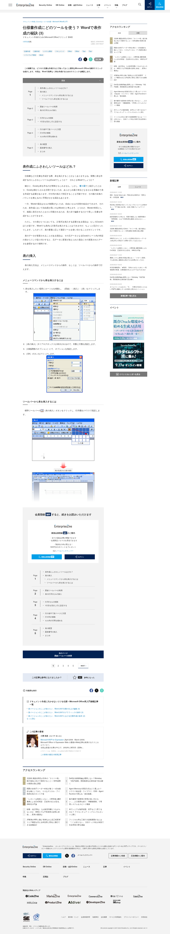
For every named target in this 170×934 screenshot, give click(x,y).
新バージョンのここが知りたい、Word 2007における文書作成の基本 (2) (56, 716)
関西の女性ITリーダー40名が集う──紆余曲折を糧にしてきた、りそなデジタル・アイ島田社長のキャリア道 (44, 791)
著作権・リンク (73, 917)
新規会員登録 (47, 557)
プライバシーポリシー (131, 917)
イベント (107, 5)
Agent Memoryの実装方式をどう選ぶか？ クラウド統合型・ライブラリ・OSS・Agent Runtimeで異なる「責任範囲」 (86, 791)
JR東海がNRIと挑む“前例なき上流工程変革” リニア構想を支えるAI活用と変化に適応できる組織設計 (45, 822)
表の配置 (43, 144)
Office (70, 51)
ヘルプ (63, 917)
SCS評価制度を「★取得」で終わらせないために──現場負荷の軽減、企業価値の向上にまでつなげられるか (128, 268)
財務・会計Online (75, 5)
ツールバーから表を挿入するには (55, 99)
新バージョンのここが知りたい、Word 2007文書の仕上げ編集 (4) (54, 708)
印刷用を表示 (31, 690)
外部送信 (144, 917)
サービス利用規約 (115, 917)
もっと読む (31, 718)
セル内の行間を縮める (48, 136)
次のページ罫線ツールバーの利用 (63, 654)
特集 (116, 5)
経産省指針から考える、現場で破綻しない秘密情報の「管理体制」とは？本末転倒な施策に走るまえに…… (128, 218)
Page (30, 108)
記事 (98, 5)
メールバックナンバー (64, 550)
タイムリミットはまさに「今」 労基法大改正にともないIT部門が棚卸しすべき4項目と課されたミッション (128, 288)
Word (41, 55)
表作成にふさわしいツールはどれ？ (54, 88)
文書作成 (27, 51)
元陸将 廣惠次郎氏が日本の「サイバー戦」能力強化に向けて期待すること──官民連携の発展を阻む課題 (44, 781)
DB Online (60, 5)
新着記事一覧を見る (128, 295)
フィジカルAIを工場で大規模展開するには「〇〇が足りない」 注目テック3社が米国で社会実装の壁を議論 (86, 822)
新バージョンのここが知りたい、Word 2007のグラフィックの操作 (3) (55, 712)
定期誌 (45, 876)
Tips (84, 51)
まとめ (42, 151)
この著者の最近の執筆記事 (51, 754)
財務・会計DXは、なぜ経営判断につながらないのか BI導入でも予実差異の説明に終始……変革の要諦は (43, 812)
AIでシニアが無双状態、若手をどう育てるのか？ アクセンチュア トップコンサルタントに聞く (86, 812)
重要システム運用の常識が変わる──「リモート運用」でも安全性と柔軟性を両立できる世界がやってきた (128, 259)
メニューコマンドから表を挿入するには (57, 95)
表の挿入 (43, 91)
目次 (63, 80)
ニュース (89, 5)
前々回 (82, 185)
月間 (137, 33)
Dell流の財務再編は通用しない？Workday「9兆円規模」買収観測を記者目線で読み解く (86, 781)
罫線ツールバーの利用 (48, 106)
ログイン (81, 557)
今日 (119, 33)
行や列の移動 (45, 133)
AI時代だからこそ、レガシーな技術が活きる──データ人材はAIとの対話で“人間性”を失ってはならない (128, 239)
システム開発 (47, 51)
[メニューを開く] (10, 5)
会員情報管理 (85, 917)
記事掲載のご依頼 (118, 855)
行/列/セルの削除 (46, 118)
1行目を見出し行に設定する (51, 121)
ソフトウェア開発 (30, 55)
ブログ (124, 5)
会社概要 (104, 917)
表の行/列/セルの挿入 (48, 110)
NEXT (83, 666)
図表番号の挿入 (46, 147)
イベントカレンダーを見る (129, 374)
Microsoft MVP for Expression (52, 739)
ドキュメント (59, 51)
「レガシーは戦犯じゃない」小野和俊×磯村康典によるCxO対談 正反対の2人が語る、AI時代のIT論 (44, 801)
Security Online (45, 5)
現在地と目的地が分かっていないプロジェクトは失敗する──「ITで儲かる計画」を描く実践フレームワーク (128, 206)
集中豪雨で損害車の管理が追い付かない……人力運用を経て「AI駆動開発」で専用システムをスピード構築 (85, 801)
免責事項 (95, 917)
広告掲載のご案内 (138, 855)
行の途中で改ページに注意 (50, 129)
